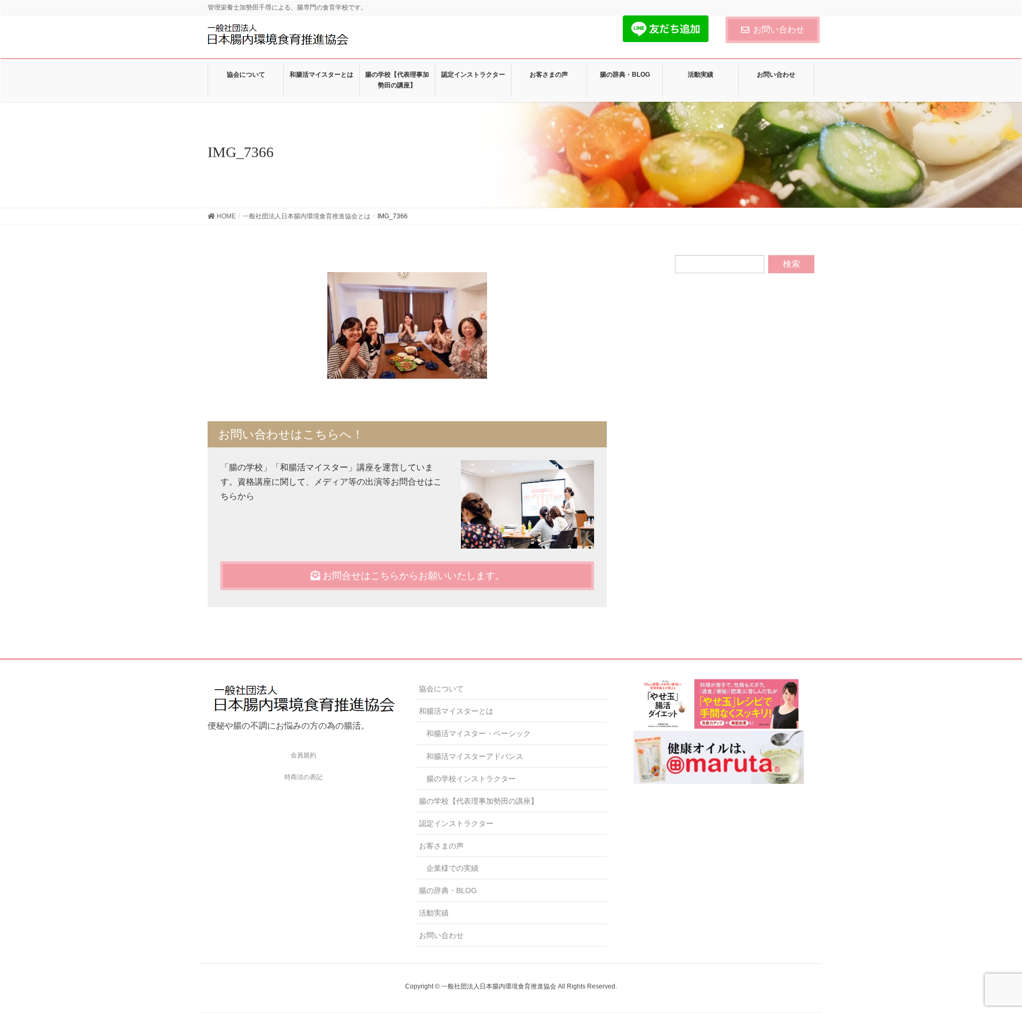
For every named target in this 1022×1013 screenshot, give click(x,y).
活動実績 (434, 913)
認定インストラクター (456, 823)
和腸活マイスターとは (456, 711)
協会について (441, 688)
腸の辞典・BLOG (448, 890)
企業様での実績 (452, 868)
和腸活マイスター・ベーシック (478, 733)
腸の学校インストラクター (471, 778)
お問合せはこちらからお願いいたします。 (412, 575)
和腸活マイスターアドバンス (474, 756)
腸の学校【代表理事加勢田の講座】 (478, 801)
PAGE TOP (989, 973)
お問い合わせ (778, 29)
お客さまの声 (441, 846)
